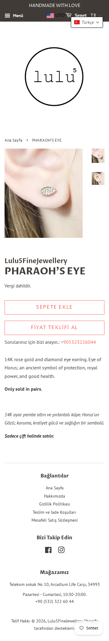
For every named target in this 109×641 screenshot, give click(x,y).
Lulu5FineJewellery (65, 621)
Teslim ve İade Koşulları (54, 512)
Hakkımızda (54, 496)
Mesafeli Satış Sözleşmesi (54, 520)
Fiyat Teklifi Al (54, 327)
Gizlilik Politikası (54, 504)
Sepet (80, 16)
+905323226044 (78, 342)
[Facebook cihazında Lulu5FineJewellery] (48, 551)
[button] (87, 22)
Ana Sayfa (13, 140)
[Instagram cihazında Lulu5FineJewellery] (61, 551)
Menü (17, 15)
